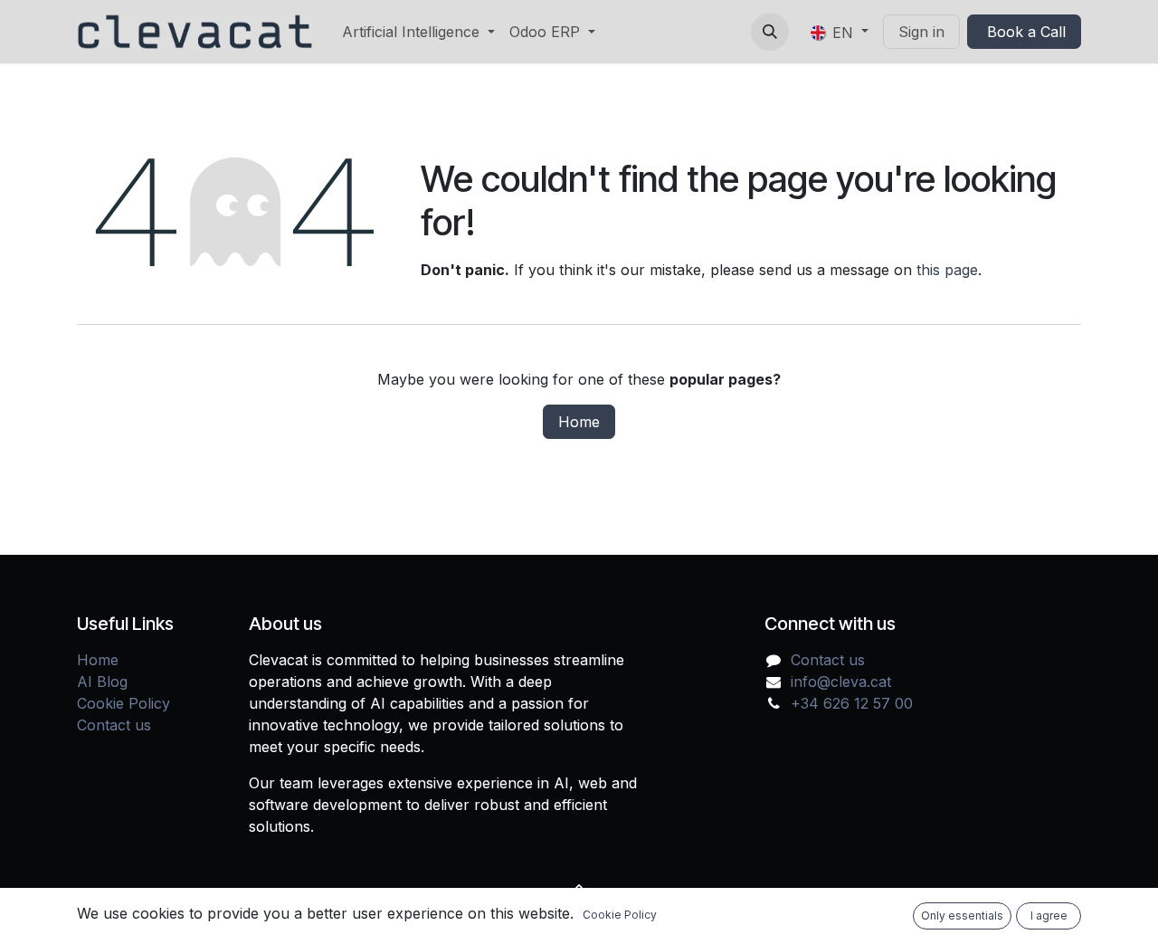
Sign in (921, 32)
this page (947, 270)
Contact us (114, 725)
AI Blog (102, 681)
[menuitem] (418, 32)
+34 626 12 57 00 (852, 703)
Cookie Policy (123, 703)
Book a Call (1024, 32)
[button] (770, 32)
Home (579, 422)
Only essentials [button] (962, 915)
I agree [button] (1049, 915)
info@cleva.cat (841, 681)
